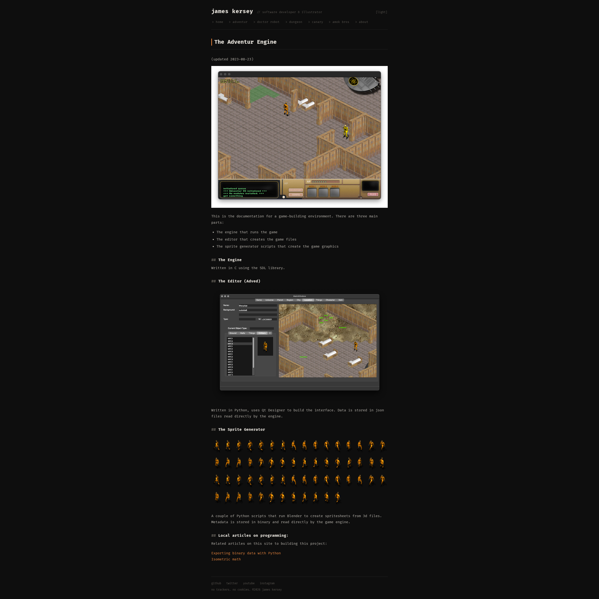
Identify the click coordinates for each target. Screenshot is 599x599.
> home (217, 22)
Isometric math (226, 559)
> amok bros (339, 22)
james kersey (272, 590)
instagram (267, 583)
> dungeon (293, 22)
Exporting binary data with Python (246, 553)
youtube (249, 583)
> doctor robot (266, 22)
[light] (381, 12)
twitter (232, 583)
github (216, 583)
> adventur (238, 22)
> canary (315, 22)
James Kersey (232, 11)
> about (361, 22)
